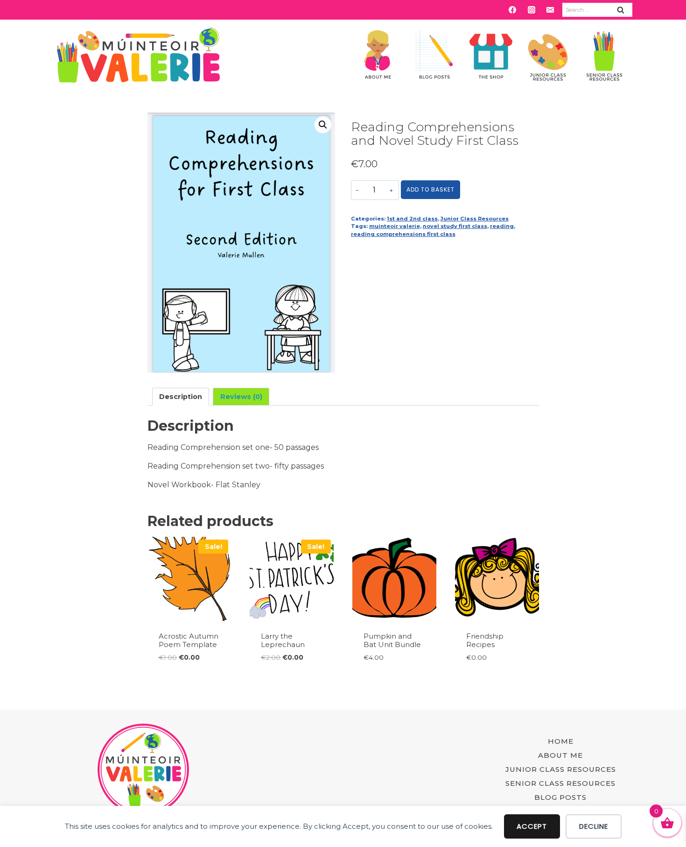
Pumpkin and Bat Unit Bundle (392, 640)
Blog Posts (560, 797)
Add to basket (430, 189)
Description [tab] (180, 396)
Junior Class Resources (475, 218)
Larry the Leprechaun (283, 640)
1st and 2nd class (412, 218)
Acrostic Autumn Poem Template (188, 640)
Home (561, 741)
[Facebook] (512, 9)
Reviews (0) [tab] (241, 396)
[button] (323, 124)
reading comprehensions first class (403, 234)
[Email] (550, 9)
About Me (560, 755)
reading (502, 226)
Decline (593, 826)
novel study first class (455, 226)
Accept (532, 826)
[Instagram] (531, 9)
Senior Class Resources (560, 783)
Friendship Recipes (485, 640)
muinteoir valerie (394, 226)
